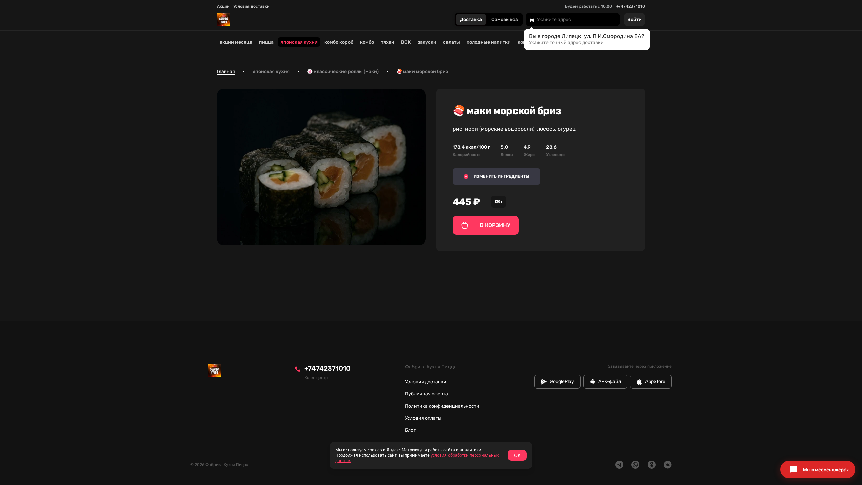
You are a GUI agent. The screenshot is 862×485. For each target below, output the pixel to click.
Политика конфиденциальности (442, 406)
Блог (410, 430)
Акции (223, 6)
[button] (817, 469)
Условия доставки (251, 6)
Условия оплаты (423, 418)
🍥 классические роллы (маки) (343, 71)
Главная (226, 71)
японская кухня (271, 71)
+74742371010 (630, 6)
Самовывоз (504, 20)
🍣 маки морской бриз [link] (422, 71)
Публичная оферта (426, 394)
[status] (431, 455)
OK (517, 455)
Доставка (471, 20)
